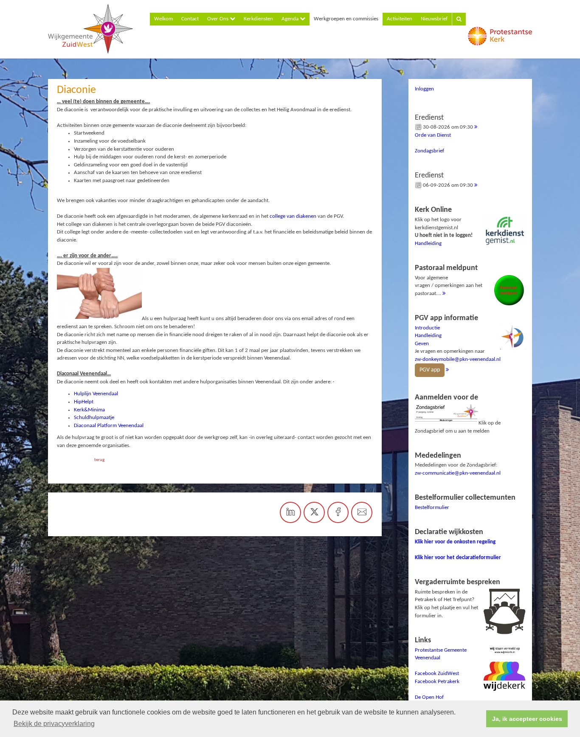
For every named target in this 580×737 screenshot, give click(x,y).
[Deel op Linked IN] (290, 512)
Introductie (427, 328)
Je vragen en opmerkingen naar (458, 344)
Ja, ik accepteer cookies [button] (527, 718)
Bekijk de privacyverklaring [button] (54, 723)
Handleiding (428, 243)
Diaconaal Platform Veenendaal (109, 425)
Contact (190, 19)
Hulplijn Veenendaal (96, 394)
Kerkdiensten (258, 19)
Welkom (163, 19)
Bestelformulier (432, 507)
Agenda (291, 19)
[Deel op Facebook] (338, 512)
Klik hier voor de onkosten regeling (455, 542)
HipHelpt (83, 402)
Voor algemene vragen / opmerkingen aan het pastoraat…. (448, 280)
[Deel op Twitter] (314, 512)
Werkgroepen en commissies (346, 19)
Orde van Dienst (433, 135)
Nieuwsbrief (434, 19)
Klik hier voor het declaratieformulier (458, 557)
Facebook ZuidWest (437, 673)
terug (99, 460)
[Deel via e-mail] (361, 512)
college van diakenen (293, 216)
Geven (422, 343)
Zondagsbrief (429, 151)
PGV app (430, 370)
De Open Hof (429, 697)
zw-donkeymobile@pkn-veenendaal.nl (458, 359)
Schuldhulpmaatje (94, 417)
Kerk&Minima (89, 410)
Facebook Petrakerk (437, 681)
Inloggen (424, 89)
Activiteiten (399, 19)
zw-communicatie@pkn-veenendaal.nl (458, 473)
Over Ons (218, 19)
